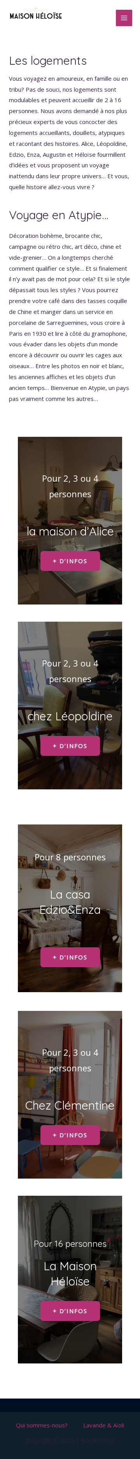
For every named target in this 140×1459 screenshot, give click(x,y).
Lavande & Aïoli (103, 1425)
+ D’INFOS (70, 561)
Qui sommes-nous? (42, 1425)
